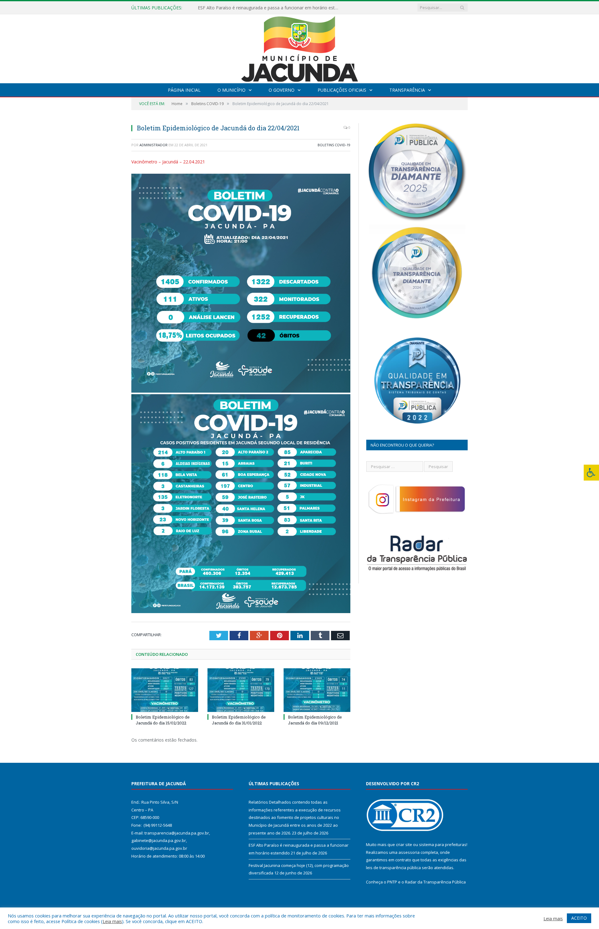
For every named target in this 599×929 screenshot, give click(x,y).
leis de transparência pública (393, 867)
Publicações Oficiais (342, 90)
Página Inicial (184, 90)
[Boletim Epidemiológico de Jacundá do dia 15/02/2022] (164, 690)
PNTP (392, 882)
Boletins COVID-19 (334, 145)
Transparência (407, 90)
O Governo (282, 90)
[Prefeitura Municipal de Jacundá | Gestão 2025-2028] (299, 47)
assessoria (409, 852)
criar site (404, 844)
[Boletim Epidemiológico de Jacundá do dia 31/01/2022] (240, 690)
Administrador (153, 145)
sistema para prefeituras (442, 844)
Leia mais (112, 921)
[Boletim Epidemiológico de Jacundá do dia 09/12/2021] (317, 690)
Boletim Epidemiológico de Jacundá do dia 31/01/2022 (239, 719)
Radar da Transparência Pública (435, 882)
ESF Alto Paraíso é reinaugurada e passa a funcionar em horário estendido (269, 8)
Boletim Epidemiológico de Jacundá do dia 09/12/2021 (315, 719)
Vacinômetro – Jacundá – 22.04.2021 (168, 162)
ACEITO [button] (579, 918)
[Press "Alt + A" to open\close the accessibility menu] (591, 473)
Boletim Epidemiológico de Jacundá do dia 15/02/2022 (163, 719)
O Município (231, 90)
